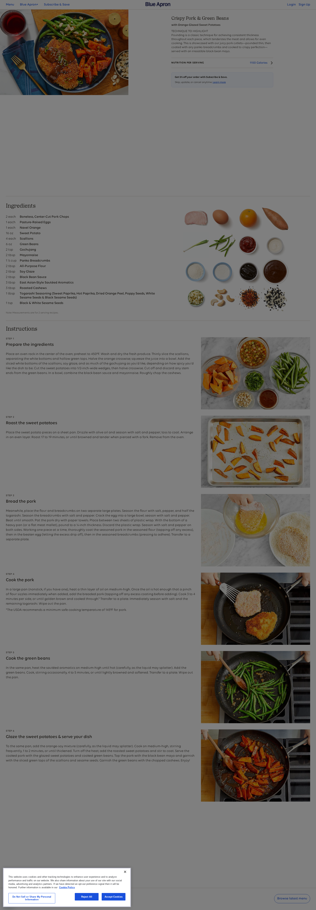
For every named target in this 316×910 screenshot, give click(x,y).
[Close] (125, 872)
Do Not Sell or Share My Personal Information (31, 898)
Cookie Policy (67, 887)
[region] (67, 887)
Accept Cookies (114, 896)
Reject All (86, 896)
